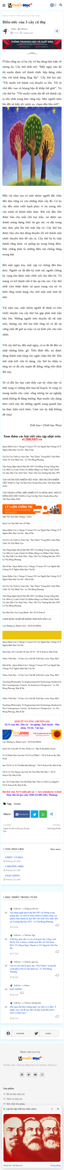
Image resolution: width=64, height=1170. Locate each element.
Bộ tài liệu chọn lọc (16, 1094)
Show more (55, 849)
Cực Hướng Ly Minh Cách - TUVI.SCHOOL (21, 626)
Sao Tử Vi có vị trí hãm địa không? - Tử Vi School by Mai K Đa (31, 765)
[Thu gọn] (52, 1109)
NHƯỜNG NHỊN (15, 866)
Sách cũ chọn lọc (14, 1099)
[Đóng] (58, 1109)
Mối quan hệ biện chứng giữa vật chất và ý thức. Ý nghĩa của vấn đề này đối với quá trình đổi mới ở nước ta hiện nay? (33, 1010)
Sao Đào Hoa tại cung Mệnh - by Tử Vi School (23, 612)
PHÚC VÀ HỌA (15, 857)
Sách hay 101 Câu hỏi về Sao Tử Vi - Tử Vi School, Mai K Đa (30, 652)
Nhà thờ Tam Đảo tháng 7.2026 (17, 516)
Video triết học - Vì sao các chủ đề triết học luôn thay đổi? (30, 658)
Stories (13, 15)
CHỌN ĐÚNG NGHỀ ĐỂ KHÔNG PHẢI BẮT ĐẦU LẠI (26, 619)
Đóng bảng (56, 1165)
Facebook (23, 814)
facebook (20, 1033)
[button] (60, 5)
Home (5, 15)
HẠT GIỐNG (13, 875)
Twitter (34, 814)
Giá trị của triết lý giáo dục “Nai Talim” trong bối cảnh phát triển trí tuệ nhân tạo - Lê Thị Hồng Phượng (33, 968)
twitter (48, 1033)
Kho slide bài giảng (16, 1104)
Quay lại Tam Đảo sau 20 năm (16, 523)
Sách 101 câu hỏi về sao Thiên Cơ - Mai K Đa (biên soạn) (28, 748)
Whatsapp (43, 814)
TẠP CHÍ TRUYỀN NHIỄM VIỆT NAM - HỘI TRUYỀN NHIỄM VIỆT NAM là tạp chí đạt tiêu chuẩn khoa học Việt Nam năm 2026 (31, 482)
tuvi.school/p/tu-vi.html (50, 792)
